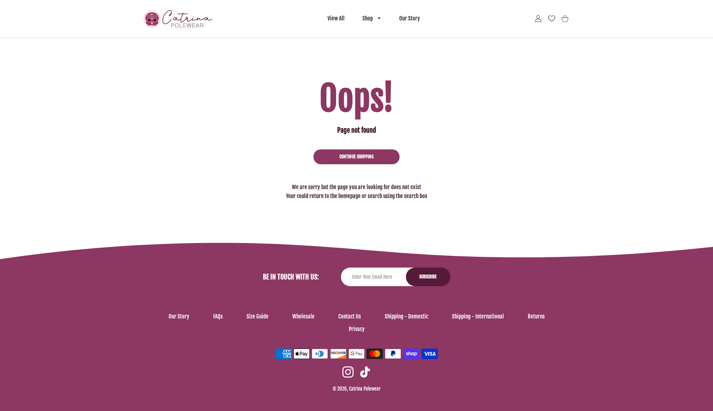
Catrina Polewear (365, 389)
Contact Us (349, 316)
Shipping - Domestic (406, 316)
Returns (536, 316)
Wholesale (303, 316)
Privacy (357, 329)
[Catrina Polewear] (177, 18)
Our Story (179, 316)
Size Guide (257, 316)
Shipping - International (478, 316)
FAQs (218, 316)
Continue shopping (356, 156)
